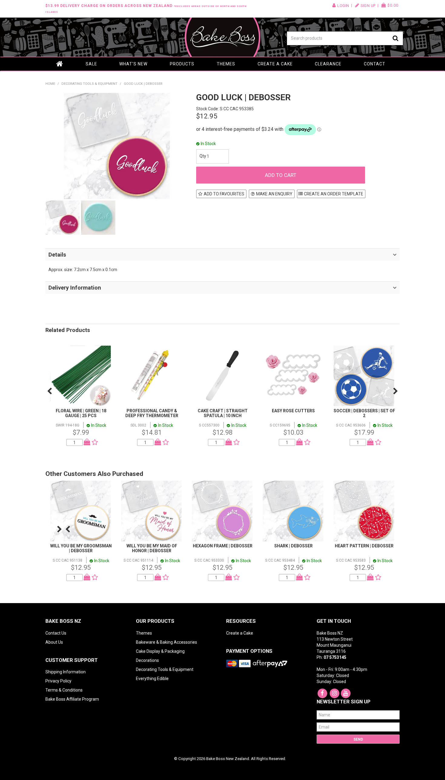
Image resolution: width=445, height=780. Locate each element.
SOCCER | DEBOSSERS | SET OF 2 (364, 413)
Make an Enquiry (274, 193)
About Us (54, 642)
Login (343, 5)
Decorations (147, 660)
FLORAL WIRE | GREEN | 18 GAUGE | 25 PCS (81, 413)
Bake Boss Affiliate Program (72, 699)
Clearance (328, 63)
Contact (374, 63)
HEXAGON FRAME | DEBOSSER (222, 545)
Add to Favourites (224, 193)
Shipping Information (65, 671)
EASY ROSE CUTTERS (293, 410)
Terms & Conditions (64, 690)
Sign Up (368, 5)
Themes (226, 63)
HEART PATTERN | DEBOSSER (364, 545)
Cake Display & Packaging (160, 651)
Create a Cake (275, 63)
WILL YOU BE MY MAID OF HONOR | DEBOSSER (152, 548)
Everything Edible (152, 678)
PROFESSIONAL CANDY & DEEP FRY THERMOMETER (151, 413)
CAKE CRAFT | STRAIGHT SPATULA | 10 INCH (223, 413)
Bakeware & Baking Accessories (166, 642)
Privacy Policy (58, 681)
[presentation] (49, 391)
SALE (91, 63)
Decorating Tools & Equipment (89, 84)
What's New (133, 63)
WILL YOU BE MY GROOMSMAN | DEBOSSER (81, 548)
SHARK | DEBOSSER (293, 545)
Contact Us (55, 633)
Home (60, 64)
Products (182, 63)
